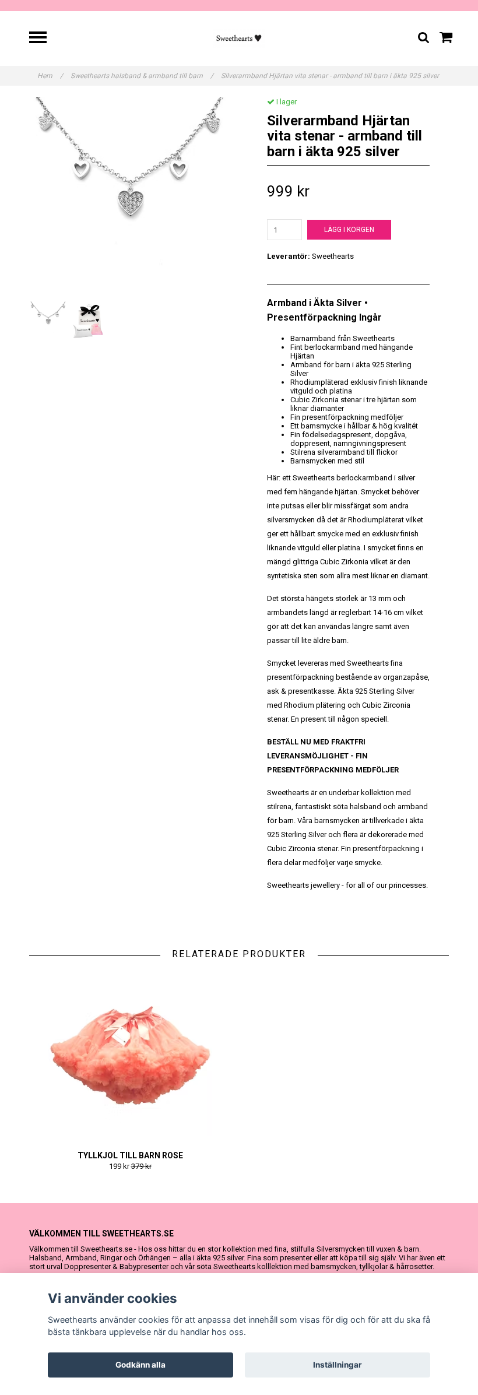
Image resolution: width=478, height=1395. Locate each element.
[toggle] (43, 39)
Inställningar (337, 1364)
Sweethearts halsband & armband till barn (142, 76)
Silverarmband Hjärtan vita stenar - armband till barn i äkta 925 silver (331, 76)
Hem (50, 76)
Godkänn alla (140, 1364)
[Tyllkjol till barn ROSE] (130, 1055)
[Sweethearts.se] (239, 37)
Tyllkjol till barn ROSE (130, 1155)
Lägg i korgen (349, 230)
